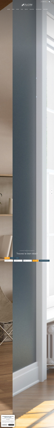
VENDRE (13, 9)
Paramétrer (4, 424)
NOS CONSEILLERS (38, 9)
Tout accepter (11, 424)
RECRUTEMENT (45, 9)
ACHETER (8, 9)
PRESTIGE (26, 9)
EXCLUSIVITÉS (32, 9)
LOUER (22, 9)
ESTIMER (17, 9)
